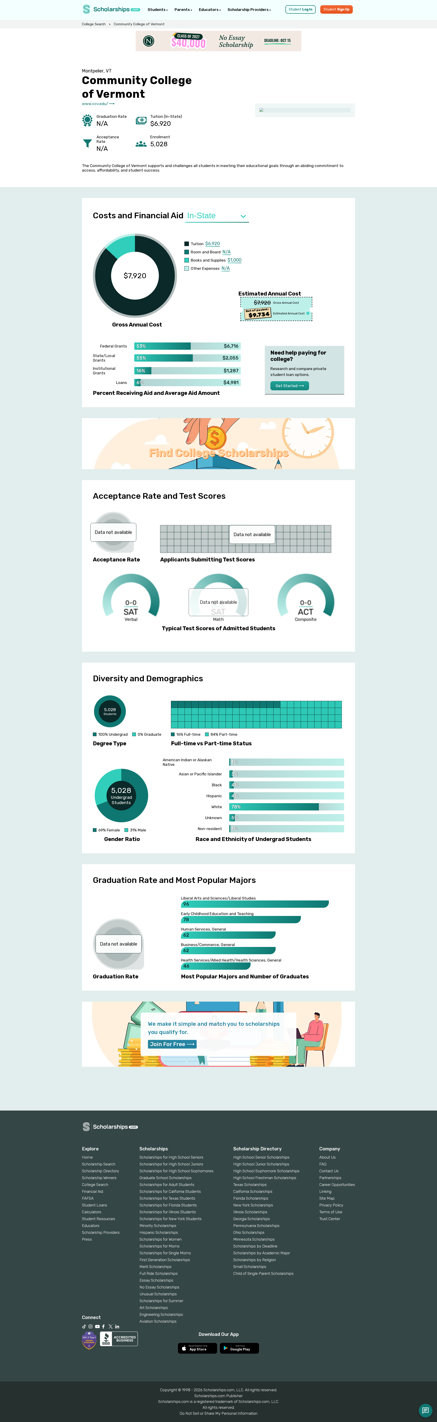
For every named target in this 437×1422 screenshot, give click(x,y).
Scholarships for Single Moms (165, 1253)
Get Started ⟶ (290, 385)
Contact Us (329, 1171)
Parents (183, 9)
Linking (325, 1191)
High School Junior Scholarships (261, 1164)
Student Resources (98, 1218)
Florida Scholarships (250, 1198)
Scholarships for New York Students (171, 1218)
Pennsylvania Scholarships (256, 1225)
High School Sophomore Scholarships (266, 1171)
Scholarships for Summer (161, 1301)
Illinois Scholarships (250, 1212)
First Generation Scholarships (165, 1259)
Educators (209, 9)
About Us (327, 1157)
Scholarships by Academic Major (261, 1253)
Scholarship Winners (99, 1177)
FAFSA (88, 1198)
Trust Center (329, 1218)
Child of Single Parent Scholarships (263, 1273)
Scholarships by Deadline (255, 1246)
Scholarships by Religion (254, 1259)
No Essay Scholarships (159, 1287)
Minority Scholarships (158, 1225)
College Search (94, 24)
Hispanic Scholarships (159, 1232)
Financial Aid (92, 1191)
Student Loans (94, 1205)
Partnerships (330, 1177)
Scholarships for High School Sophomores (176, 1171)
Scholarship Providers (248, 9)
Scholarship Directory (100, 1171)
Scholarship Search (98, 1164)
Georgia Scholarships (251, 1218)
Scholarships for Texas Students (167, 1198)
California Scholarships (252, 1191)
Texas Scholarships (250, 1184)
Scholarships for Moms (160, 1246)
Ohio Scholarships (248, 1232)
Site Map (327, 1198)
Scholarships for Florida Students (168, 1205)
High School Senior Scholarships (261, 1157)
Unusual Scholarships (158, 1294)
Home (87, 1157)
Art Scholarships (154, 1307)
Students (157, 9)
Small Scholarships (249, 1266)
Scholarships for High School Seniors (171, 1157)
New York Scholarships (253, 1205)
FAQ (322, 1164)
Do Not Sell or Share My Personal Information (218, 1413)
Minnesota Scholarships (254, 1239)
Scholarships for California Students (170, 1191)
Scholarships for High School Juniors (171, 1164)
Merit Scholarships (156, 1266)
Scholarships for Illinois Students (168, 1212)
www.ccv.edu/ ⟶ (98, 103)
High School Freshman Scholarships (264, 1177)
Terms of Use (330, 1212)
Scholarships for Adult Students (167, 1184)
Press (87, 1239)
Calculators (91, 1212)
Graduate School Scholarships (166, 1177)
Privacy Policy (331, 1205)
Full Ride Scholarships (159, 1273)
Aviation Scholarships (158, 1321)
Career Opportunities (337, 1184)
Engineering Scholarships (161, 1314)
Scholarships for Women (161, 1239)
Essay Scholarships (156, 1280)
